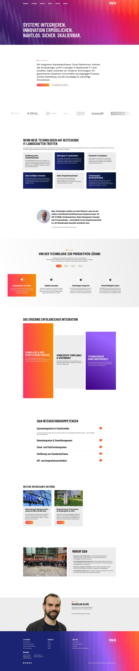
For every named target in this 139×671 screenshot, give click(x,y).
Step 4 (80, 266)
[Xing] (23, 663)
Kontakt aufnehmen (43, 85)
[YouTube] (31, 663)
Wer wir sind (75, 642)
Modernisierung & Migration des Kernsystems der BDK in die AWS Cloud (37, 510)
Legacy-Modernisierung (29, 646)
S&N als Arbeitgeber (77, 644)
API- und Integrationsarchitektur (52, 460)
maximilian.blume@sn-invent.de (82, 613)
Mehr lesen (29, 522)
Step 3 (73, 266)
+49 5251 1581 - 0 (38, 655)
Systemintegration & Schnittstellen (53, 428)
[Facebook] (27, 663)
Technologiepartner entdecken (60, 85)
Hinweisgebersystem (111, 663)
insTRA (49, 644)
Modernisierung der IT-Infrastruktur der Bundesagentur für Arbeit (68, 510)
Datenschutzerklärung (99, 663)
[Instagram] (29, 663)
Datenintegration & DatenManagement (54, 440)
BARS (49, 648)
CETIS (49, 646)
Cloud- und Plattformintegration (52, 447)
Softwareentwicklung (28, 644)
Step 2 (66, 266)
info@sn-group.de (38, 656)
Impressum (91, 663)
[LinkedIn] (25, 663)
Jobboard (74, 646)
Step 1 (59, 266)
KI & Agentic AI (26, 642)
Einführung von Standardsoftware (52, 453)
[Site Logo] (105, 640)
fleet (49, 642)
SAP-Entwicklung (27, 648)
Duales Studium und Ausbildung (80, 648)
